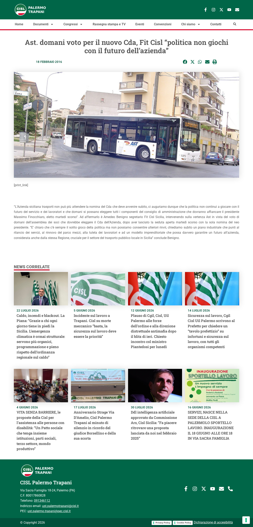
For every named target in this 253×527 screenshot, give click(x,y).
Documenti (40, 24)
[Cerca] (234, 24)
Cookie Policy (184, 522)
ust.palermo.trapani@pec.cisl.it (49, 511)
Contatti (215, 24)
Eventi (139, 24)
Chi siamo (188, 24)
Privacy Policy (163, 522)
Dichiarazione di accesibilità (213, 522)
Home (19, 24)
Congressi (70, 24)
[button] (185, 62)
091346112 (42, 500)
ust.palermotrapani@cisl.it (60, 506)
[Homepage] (43, 9)
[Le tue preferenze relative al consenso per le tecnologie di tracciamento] (246, 520)
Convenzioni (162, 24)
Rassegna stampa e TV (109, 24)
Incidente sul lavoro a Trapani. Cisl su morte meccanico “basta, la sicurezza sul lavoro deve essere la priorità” (95, 326)
